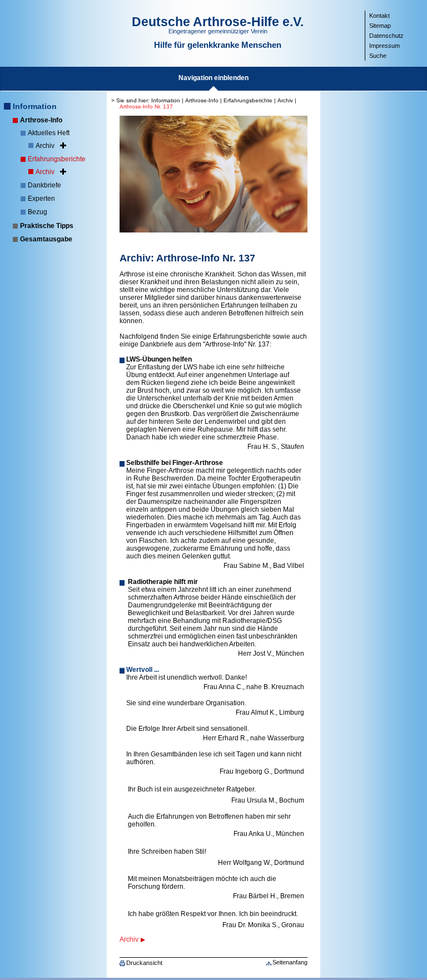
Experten (41, 198)
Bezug (37, 212)
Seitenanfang (289, 962)
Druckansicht (144, 962)
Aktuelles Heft (48, 133)
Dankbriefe (44, 185)
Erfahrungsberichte (57, 159)
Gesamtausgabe (46, 239)
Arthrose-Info (41, 120)
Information (35, 106)
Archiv (45, 146)
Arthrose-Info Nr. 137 (146, 106)
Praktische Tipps (46, 226)
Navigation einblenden (213, 78)
